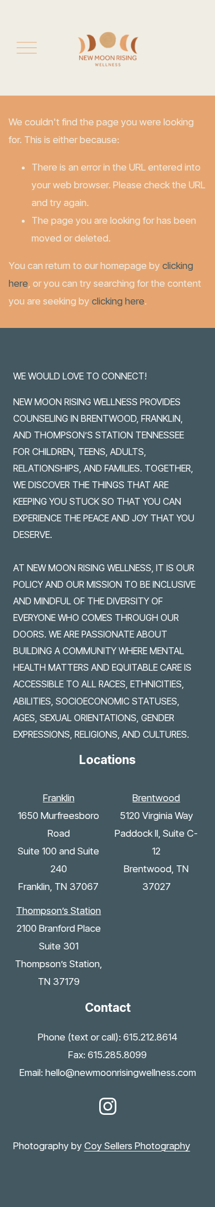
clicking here (118, 301)
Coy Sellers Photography (137, 1145)
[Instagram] (108, 1106)
